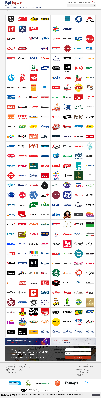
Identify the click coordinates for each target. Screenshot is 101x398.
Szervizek (21, 369)
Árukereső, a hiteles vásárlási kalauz (89, 384)
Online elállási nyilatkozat (24, 368)
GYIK (20, 372)
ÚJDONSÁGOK (26, 7)
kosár (94, 2)
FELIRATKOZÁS (78, 357)
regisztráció (87, 2)
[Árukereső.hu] (28, 385)
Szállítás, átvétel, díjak (10, 366)
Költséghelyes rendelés (10, 368)
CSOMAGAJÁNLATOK (36, 7)
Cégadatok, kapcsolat (10, 364)
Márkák (20, 371)
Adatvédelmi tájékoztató (24, 364)
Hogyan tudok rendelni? (10, 372)
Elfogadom (96, 395)
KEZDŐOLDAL (8, 10)
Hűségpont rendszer (9, 371)
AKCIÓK (19, 7)
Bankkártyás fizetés (9, 369)
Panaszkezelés (22, 366)
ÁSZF (6, 374)
